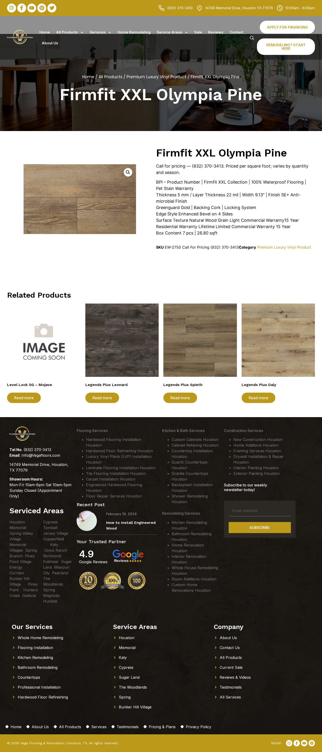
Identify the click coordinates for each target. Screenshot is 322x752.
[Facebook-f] (21, 8)
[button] (128, 172)
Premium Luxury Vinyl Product (156, 77)
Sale (198, 32)
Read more (24, 397)
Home (44, 32)
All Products (67, 32)
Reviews (215, 32)
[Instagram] (11, 8)
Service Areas (169, 32)
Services (98, 32)
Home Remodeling (134, 32)
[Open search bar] (252, 38)
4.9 (86, 554)
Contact (236, 32)
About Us (50, 43)
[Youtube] (31, 8)
